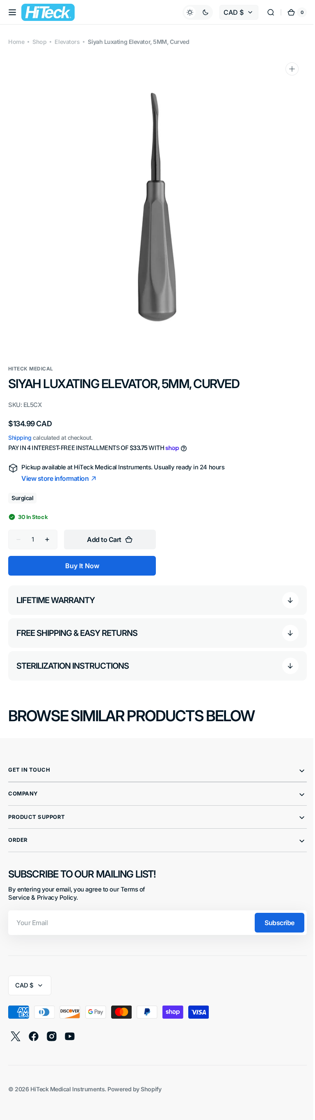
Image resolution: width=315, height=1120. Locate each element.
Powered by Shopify (134, 1089)
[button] (12, 12)
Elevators (67, 41)
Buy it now (82, 566)
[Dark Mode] (191, 12)
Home (16, 41)
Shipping (19, 437)
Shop (39, 41)
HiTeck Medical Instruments (67, 1089)
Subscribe (273, 923)
